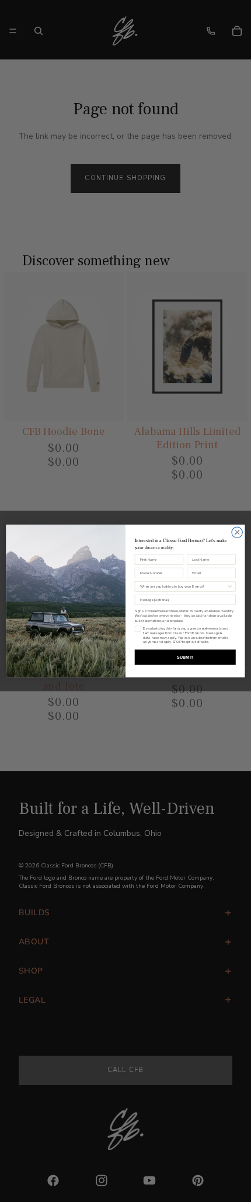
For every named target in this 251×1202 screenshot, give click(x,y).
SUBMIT (185, 657)
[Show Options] (230, 586)
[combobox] (183, 586)
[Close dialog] (237, 532)
